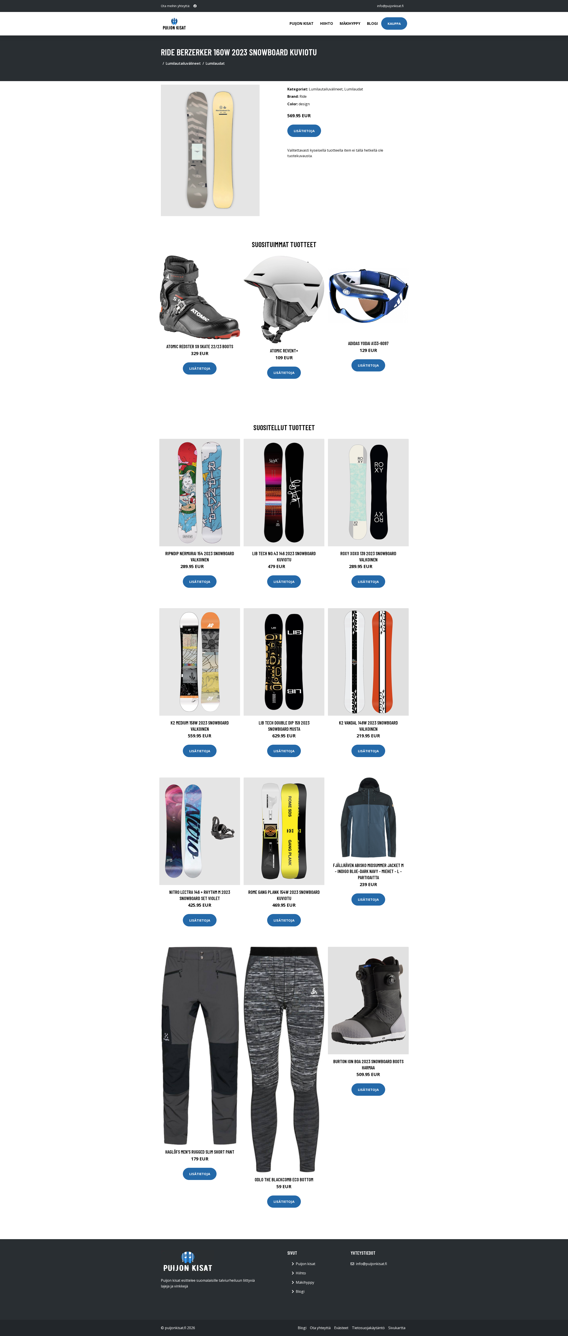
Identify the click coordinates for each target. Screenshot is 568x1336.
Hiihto (326, 23)
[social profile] (195, 6)
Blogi (372, 23)
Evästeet (341, 1327)
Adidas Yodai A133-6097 (368, 343)
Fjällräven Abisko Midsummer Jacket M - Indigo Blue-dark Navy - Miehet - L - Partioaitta (368, 871)
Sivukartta (396, 1327)
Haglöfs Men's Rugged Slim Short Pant (199, 1151)
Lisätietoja (304, 131)
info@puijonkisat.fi (390, 6)
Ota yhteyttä (320, 1327)
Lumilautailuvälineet (183, 63)
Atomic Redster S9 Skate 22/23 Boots (199, 346)
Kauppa (394, 23)
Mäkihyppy (350, 23)
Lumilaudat (215, 63)
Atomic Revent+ (284, 350)
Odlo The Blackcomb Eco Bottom (284, 1179)
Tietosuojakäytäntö (368, 1327)
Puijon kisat (302, 23)
